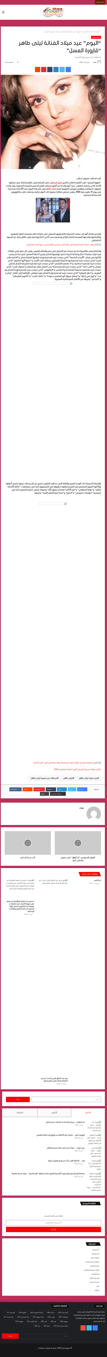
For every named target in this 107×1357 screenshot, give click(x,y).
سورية (64, 1321)
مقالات (96, 1290)
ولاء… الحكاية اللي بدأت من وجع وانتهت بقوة (66, 1161)
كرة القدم (32, 1321)
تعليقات (19, 1112)
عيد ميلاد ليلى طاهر (88, 778)
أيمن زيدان (63, 1312)
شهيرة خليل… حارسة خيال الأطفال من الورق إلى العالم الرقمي (61, 1135)
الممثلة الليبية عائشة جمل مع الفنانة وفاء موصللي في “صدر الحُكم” (62, 763)
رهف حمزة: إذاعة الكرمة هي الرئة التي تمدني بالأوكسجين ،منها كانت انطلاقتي (60, 245)
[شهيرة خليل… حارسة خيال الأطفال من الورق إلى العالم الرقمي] (94, 1139)
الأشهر (54, 1112)
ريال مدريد (8, 1317)
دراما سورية (38, 1317)
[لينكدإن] (56, 69)
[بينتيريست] (43, 69)
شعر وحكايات (94, 1278)
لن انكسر (97, 880)
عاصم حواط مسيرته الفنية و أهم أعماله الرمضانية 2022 (77, 769)
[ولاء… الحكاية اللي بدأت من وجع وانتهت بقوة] (94, 1164)
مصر (47, 1326)
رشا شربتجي (23, 1317)
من (37, 1326)
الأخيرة (88, 1112)
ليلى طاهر (51, 189)
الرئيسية (97, 32)
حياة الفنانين (87, 32)
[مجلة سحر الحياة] (53, 12)
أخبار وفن (95, 1250)
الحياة (50, 1312)
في (44, 1321)
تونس (51, 1317)
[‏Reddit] (37, 69)
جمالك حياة (95, 1258)
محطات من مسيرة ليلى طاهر (44, 778)
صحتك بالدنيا (94, 1282)
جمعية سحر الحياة (92, 1262)
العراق (22, 1312)
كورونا (19, 1321)
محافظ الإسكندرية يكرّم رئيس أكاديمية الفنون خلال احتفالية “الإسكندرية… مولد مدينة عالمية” (48, 1174)
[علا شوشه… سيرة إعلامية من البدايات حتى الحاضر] (94, 1126)
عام (98, 1286)
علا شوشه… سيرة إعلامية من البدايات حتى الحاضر (65, 1122)
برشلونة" (63, 1317)
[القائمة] (3, 13)
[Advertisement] (53, 731)
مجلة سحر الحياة (60, 1326)
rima (94, 62)
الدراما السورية (36, 1312)
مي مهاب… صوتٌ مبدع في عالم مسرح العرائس (66, 1148)
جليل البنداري (56, 183)
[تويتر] (62, 69)
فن (53, 1321)
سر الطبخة (95, 1274)
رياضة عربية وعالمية (91, 1270)
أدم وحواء (95, 1254)
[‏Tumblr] (49, 69)
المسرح (11, 1312)
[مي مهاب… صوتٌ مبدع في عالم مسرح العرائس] (94, 1152)
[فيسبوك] (68, 69)
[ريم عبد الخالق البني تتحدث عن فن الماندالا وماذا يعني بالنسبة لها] (53, 977)
